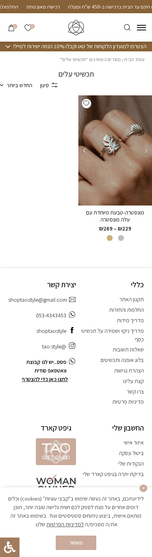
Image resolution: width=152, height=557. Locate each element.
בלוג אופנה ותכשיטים (122, 360)
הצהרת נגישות (129, 370)
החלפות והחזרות (126, 309)
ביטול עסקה (131, 453)
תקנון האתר (131, 299)
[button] (86, 103)
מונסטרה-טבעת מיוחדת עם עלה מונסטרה (115, 216)
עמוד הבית (134, 59)
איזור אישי (134, 442)
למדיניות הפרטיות (65, 524)
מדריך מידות (130, 320)
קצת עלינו (133, 381)
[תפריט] (141, 27)
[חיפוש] (127, 27)
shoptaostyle (51, 330)
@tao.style (54, 346)
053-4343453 (51, 315)
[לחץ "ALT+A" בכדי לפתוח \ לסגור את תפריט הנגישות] (9, 547)
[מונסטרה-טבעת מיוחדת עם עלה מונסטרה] (115, 150)
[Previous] (146, 150)
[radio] (121, 238)
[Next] (84, 150)
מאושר (76, 542)
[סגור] (143, 488)
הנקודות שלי (131, 463)
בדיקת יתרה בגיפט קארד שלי (113, 474)
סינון (44, 85)
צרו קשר (135, 391)
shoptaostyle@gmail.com (37, 299)
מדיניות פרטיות (128, 401)
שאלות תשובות (128, 349)
